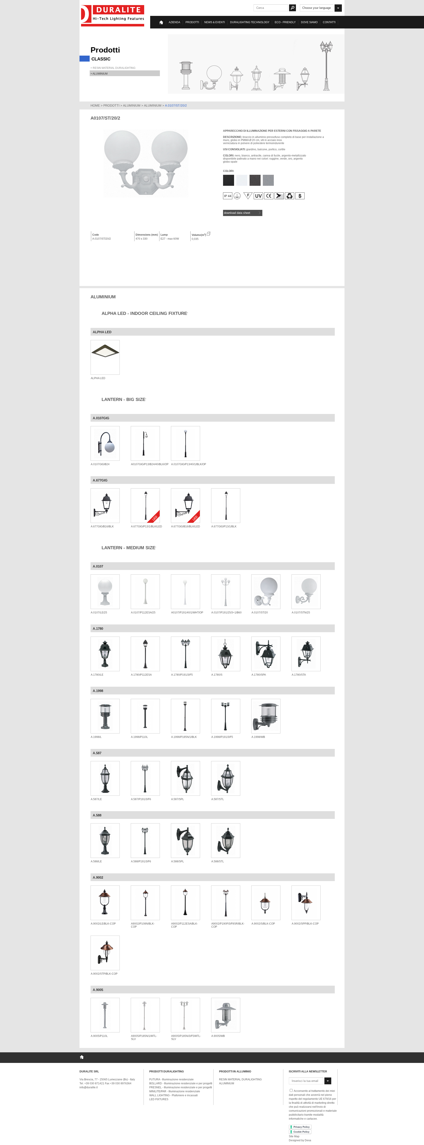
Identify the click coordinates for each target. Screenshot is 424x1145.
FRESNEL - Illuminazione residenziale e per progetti (180, 1087)
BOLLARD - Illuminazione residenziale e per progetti (180, 1083)
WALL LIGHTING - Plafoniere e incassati (173, 1095)
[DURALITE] (113, 15)
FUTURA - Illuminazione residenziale (171, 1079)
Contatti (329, 22)
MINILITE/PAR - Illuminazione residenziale (174, 1091)
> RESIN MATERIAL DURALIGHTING (113, 68)
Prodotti (192, 22)
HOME (95, 105)
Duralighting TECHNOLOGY (249, 22)
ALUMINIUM (131, 105)
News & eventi (214, 22)
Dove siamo (309, 22)
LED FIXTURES (158, 1099)
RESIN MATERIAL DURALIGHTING (240, 1079)
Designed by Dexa (300, 1140)
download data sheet (237, 212)
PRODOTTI (111, 105)
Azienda (174, 22)
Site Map (294, 1136)
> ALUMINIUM (99, 73)
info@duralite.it (89, 1087)
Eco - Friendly (285, 22)
